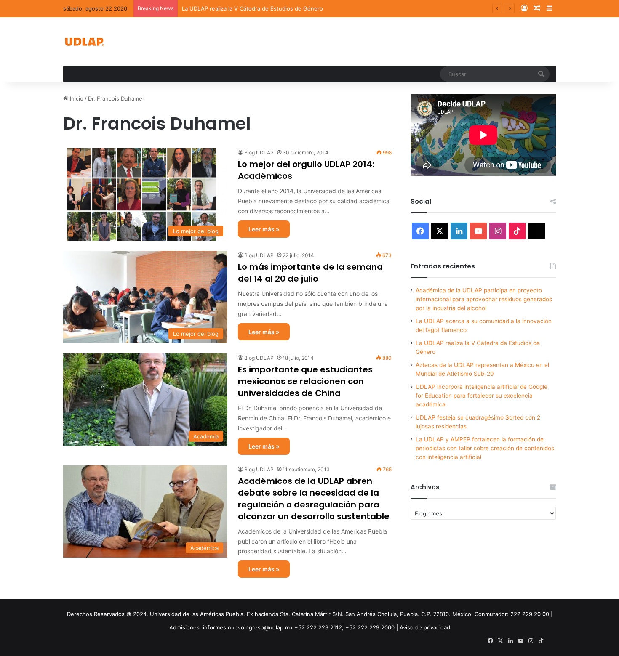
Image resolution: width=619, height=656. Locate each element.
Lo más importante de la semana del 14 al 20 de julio (310, 272)
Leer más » (263, 229)
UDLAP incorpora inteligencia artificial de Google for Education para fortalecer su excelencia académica (481, 395)
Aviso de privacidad (425, 627)
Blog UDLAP (259, 152)
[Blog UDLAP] (84, 42)
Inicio (75, 98)
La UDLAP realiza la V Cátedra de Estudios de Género (252, 8)
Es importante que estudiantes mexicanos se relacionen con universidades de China (305, 381)
